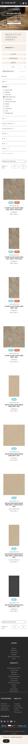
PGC (17, 203)
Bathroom (14, 650)
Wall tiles (14, 672)
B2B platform (5, 710)
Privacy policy (18, 712)
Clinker (14, 687)
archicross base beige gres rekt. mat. (14, 405)
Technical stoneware (14, 683)
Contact (16, 710)
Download (4, 704)
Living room (14, 652)
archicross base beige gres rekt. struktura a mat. (14, 505)
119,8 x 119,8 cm (14, 214)
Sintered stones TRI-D (14, 668)
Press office (17, 706)
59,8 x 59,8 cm (14, 460)
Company (17, 704)
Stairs (14, 659)
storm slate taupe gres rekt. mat (14, 307)
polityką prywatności (16, 737)
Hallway (14, 654)
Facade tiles (14, 681)
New (11, 202)
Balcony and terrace (14, 657)
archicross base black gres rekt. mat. (14, 606)
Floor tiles (14, 674)
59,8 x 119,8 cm (14, 263)
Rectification (14, 212)
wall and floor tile (14, 205)
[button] (15, 166)
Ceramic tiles (14, 670)
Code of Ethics (18, 708)
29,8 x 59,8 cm (14, 411)
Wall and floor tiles (14, 676)
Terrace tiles (14, 678)
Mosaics (14, 685)
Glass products (14, 691)
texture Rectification (14, 509)
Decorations (14, 689)
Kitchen (14, 648)
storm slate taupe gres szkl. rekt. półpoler (14, 209)
